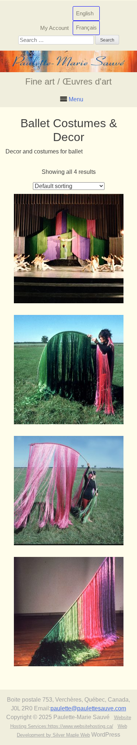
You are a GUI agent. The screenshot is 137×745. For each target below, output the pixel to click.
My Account (54, 27)
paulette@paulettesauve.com (88, 708)
